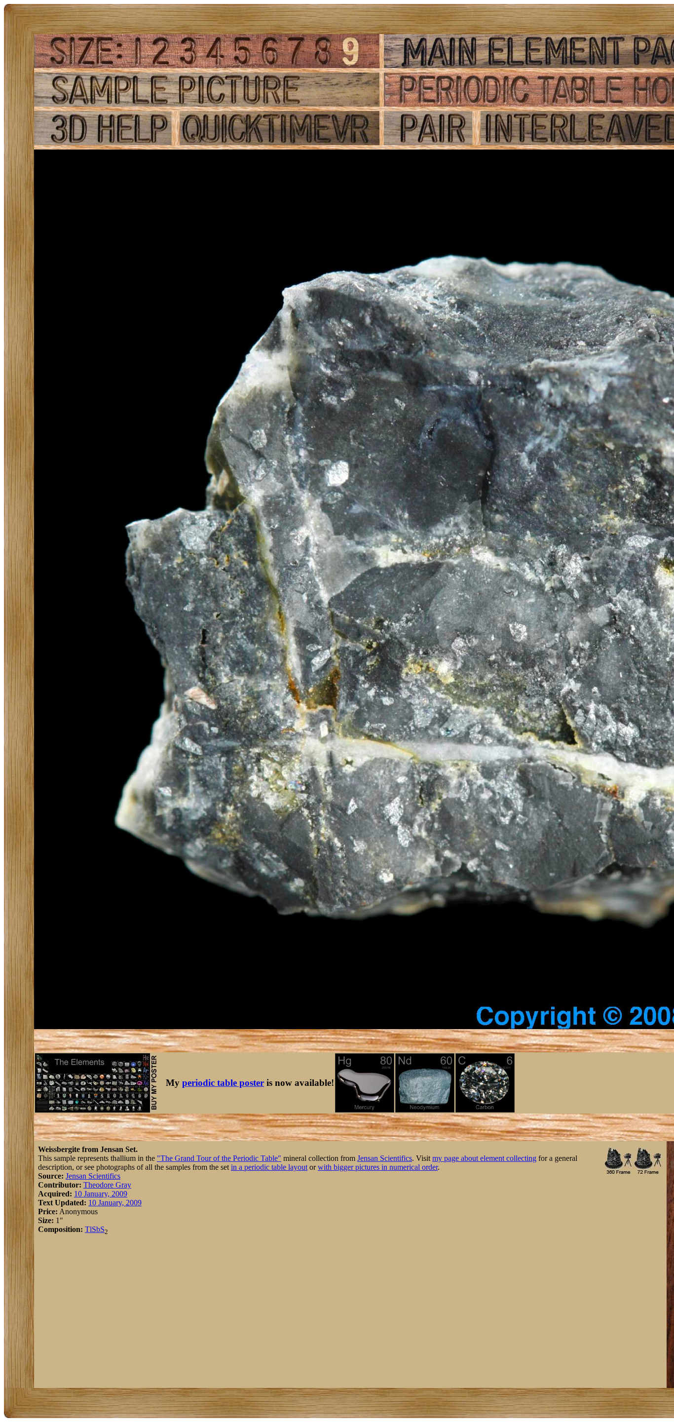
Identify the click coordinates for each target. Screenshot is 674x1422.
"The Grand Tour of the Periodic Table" (219, 1158)
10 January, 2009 (100, 1194)
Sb (96, 1229)
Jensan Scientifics (384, 1158)
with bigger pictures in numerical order (378, 1167)
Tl (88, 1229)
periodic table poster (223, 1082)
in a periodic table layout (269, 1167)
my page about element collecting (484, 1158)
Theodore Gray (107, 1185)
